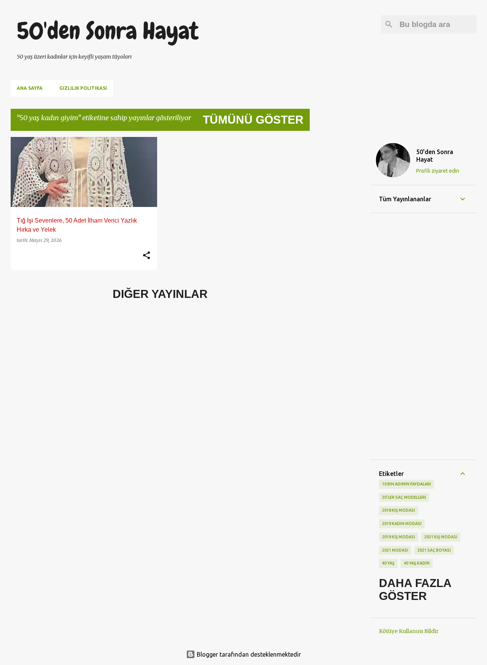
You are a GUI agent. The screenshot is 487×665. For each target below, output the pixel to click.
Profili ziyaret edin (437, 171)
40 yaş (388, 563)
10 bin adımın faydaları (406, 484)
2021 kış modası (440, 537)
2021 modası (395, 550)
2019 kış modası (398, 537)
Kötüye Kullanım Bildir (409, 631)
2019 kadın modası (402, 523)
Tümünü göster (253, 119)
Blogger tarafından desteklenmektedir (248, 654)
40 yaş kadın (417, 563)
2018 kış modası (398, 510)
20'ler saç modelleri (404, 497)
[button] (146, 256)
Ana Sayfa (30, 88)
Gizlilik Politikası (83, 88)
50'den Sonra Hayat (107, 31)
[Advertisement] (339, 251)
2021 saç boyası (434, 550)
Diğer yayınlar (160, 294)
